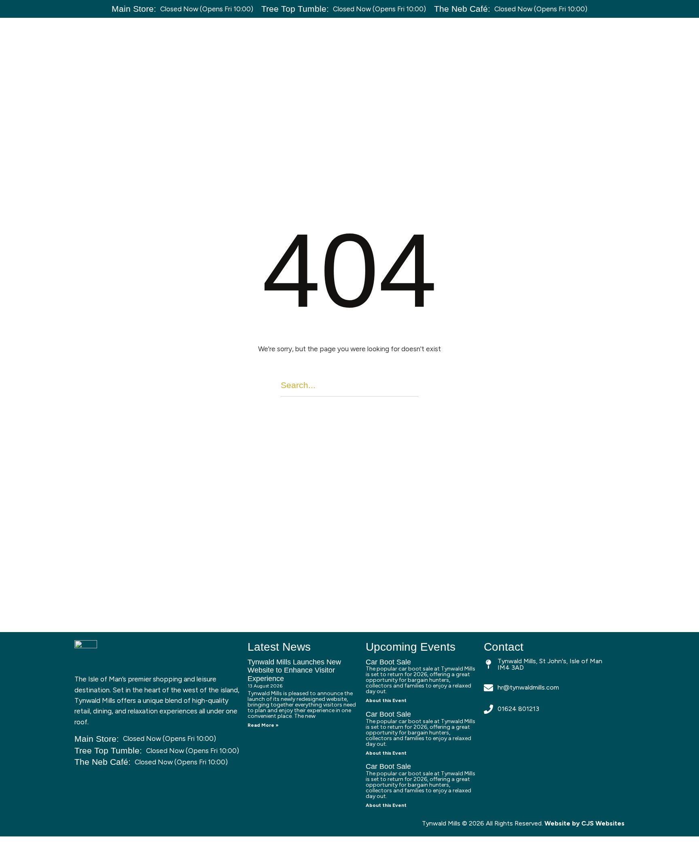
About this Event (386, 700)
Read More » (263, 725)
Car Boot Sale (388, 662)
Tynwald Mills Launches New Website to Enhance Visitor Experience (294, 670)
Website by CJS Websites (584, 823)
